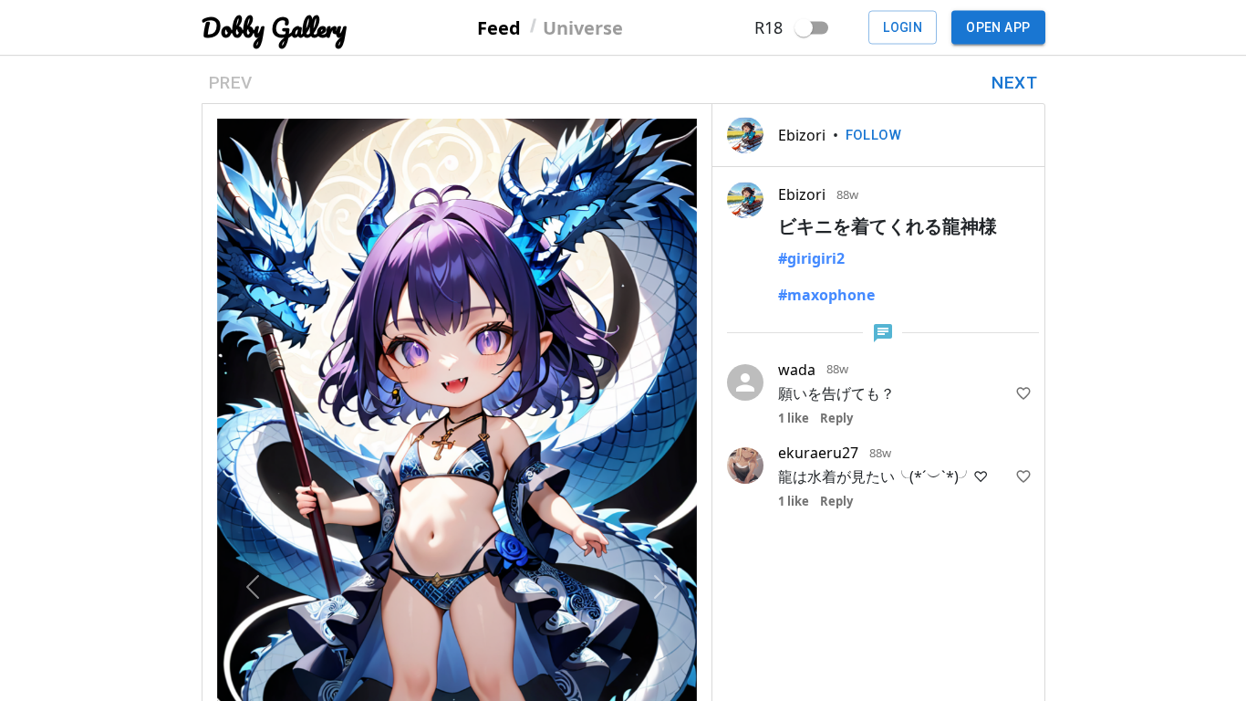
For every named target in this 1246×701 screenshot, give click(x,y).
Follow (874, 135)
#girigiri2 (811, 258)
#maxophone (826, 295)
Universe (583, 27)
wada (796, 370)
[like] (1023, 393)
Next (1014, 82)
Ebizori (801, 135)
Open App (998, 27)
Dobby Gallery (274, 28)
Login (902, 27)
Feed (499, 27)
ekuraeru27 (818, 453)
